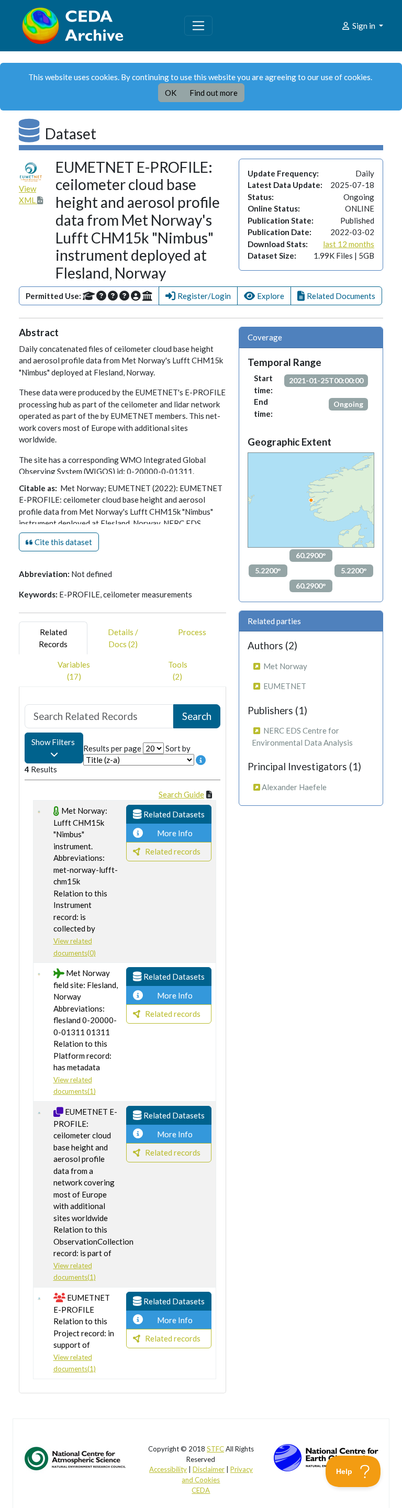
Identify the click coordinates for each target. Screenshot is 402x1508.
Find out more (213, 92)
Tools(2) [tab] (177, 670)
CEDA (201, 1490)
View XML (28, 194)
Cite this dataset (62, 542)
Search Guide (181, 794)
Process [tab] (192, 632)
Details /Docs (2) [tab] (123, 638)
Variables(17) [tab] (74, 670)
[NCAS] (76, 1458)
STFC (215, 1449)
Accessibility (168, 1469)
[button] (198, 296)
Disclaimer (209, 1469)
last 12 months (348, 244)
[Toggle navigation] (198, 26)
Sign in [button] (364, 25)
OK (170, 92)
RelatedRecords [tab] (53, 638)
